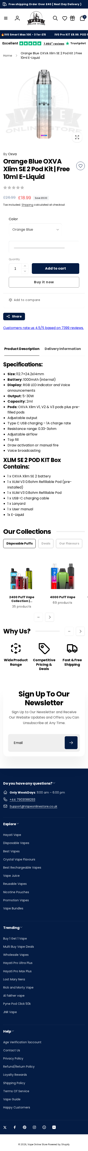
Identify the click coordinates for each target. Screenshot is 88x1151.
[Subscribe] (71, 742)
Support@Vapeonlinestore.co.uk (33, 806)
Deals (45, 543)
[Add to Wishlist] (80, 166)
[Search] (55, 18)
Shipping (27, 205)
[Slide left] (38, 617)
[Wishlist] (64, 18)
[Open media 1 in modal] (44, 104)
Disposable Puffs (19, 543)
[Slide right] (49, 617)
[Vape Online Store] (36, 18)
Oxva (10, 154)
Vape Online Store (37, 1144)
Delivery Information (63, 348)
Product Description (21, 348)
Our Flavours (69, 543)
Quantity (14, 259)
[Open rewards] (72, 18)
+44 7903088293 (22, 799)
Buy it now (44, 282)
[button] (5, 18)
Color (13, 219)
